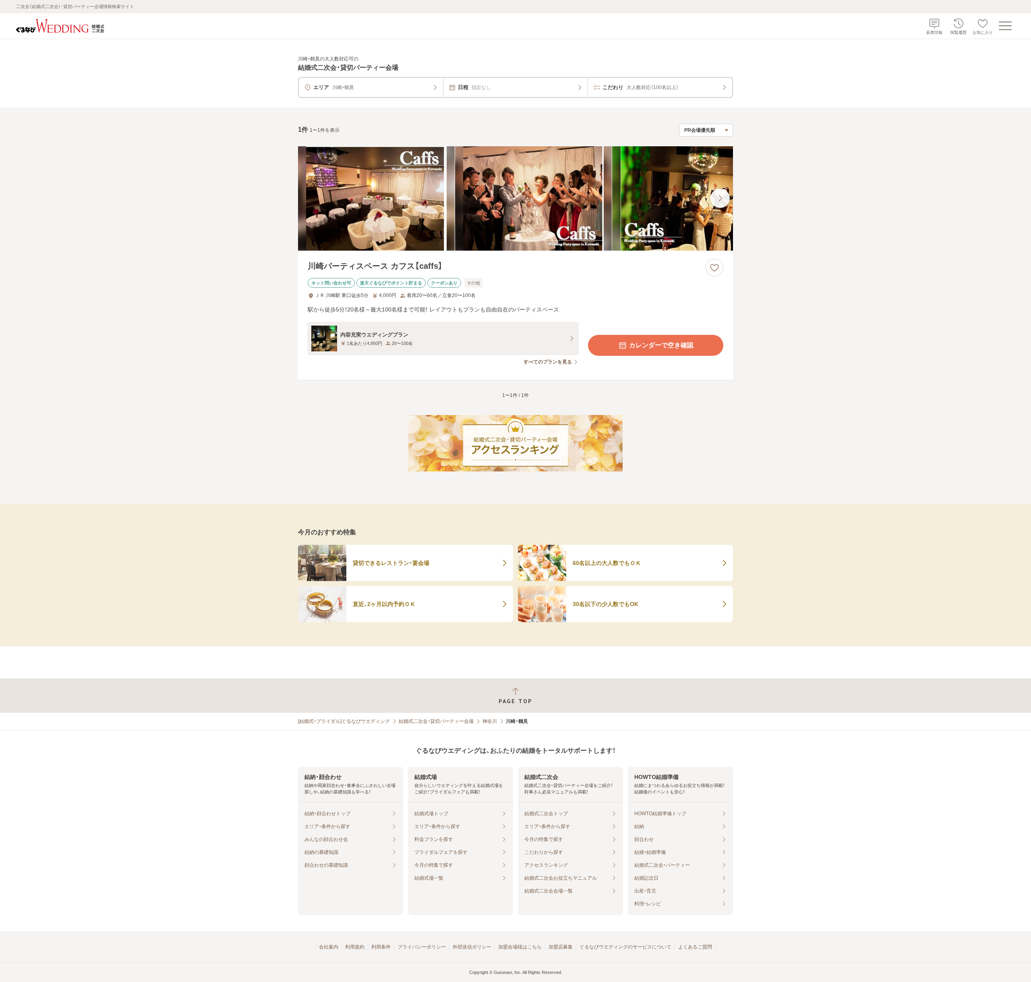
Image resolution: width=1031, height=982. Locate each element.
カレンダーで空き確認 (661, 345)
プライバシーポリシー (421, 947)
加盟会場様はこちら (520, 947)
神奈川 (489, 721)
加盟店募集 (561, 947)
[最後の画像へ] (720, 198)
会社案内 (328, 947)
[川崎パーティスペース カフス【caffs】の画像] (515, 198)
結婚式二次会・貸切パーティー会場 (436, 721)
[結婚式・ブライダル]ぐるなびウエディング (344, 721)
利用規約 (354, 947)
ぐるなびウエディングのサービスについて (625, 947)
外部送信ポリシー (472, 947)
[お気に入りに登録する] (714, 267)
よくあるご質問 (695, 947)
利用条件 (381, 947)
